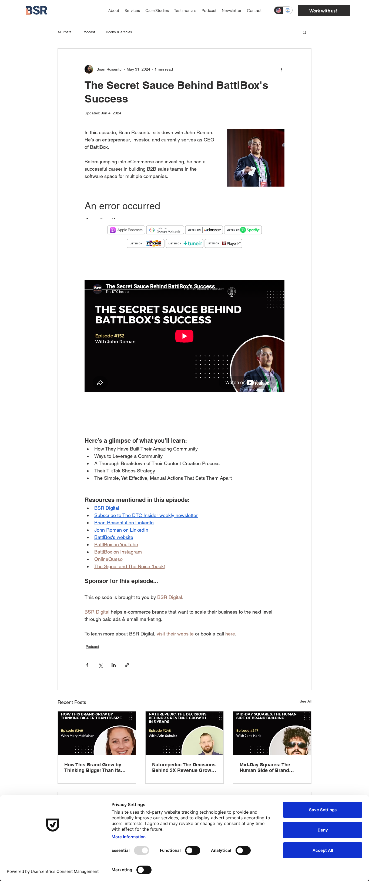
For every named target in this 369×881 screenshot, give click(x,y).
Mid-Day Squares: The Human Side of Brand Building (265, 767)
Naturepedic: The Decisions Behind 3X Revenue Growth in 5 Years (184, 767)
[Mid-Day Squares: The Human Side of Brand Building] (272, 733)
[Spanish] (287, 10)
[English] (278, 10)
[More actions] (281, 69)
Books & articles (119, 32)
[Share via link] (126, 665)
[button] (304, 32)
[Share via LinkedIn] (113, 665)
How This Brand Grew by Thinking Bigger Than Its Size (92, 767)
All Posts (65, 32)
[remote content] (184, 207)
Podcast (88, 32)
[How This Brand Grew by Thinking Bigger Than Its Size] (97, 733)
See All (305, 701)
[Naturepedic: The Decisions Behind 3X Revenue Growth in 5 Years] (185, 733)
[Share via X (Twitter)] (100, 665)
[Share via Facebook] (87, 665)
